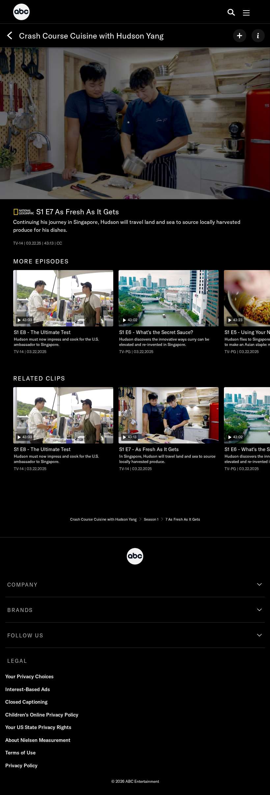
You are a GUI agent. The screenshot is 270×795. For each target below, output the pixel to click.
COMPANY (22, 585)
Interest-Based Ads (27, 689)
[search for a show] (231, 12)
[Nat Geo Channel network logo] (24, 212)
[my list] (239, 35)
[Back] (9, 36)
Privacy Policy (21, 765)
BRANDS (20, 610)
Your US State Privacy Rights (38, 727)
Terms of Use (20, 752)
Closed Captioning (26, 702)
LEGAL (17, 661)
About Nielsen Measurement (37, 740)
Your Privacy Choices (29, 676)
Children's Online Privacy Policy (41, 715)
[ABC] (21, 13)
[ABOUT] (258, 35)
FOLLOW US (25, 635)
